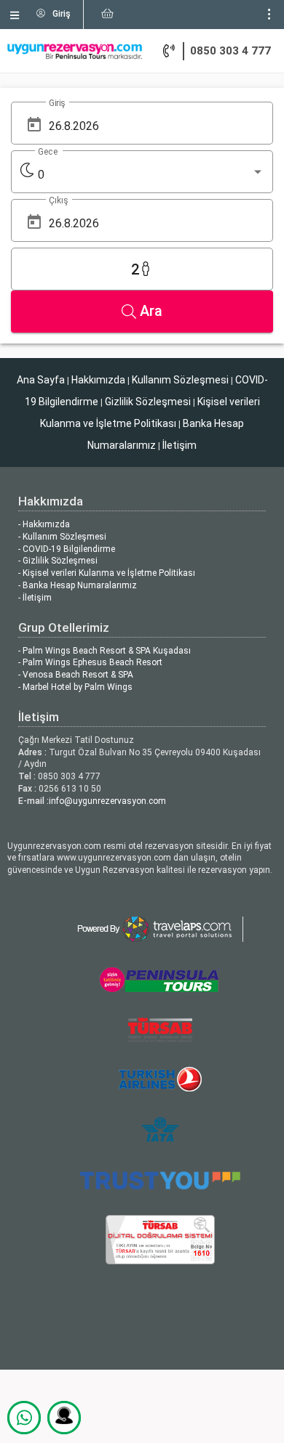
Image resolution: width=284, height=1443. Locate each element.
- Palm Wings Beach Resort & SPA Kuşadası (104, 651)
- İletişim (35, 598)
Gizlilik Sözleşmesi (148, 401)
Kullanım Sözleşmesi (180, 380)
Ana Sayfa (41, 380)
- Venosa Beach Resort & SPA (75, 675)
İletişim (179, 445)
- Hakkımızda (44, 524)
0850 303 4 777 (230, 50)
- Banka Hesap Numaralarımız (77, 585)
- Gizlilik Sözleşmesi (58, 561)
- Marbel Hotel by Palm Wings (75, 687)
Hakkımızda (98, 380)
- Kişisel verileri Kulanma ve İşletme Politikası (106, 573)
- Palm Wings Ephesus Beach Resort (90, 662)
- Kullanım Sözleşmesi (62, 537)
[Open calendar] (34, 124)
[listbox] (151, 175)
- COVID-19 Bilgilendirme (66, 549)
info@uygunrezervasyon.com (107, 801)
